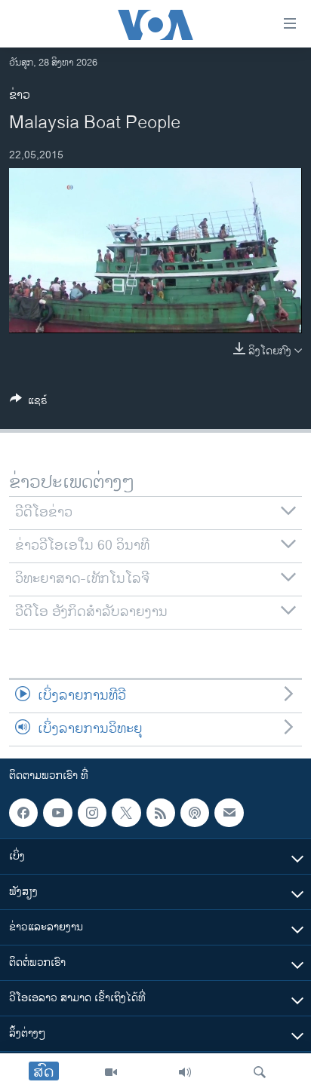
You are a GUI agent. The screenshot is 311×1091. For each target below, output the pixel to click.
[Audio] (185, 1072)
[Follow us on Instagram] (92, 812)
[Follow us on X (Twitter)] (126, 812)
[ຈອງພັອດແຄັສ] (228, 812)
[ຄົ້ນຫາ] (259, 1072)
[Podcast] (194, 812)
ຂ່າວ (19, 95)
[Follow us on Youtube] (57, 812)
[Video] (111, 1072)
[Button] (29, 403)
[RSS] (160, 812)
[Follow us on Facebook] (23, 812)
